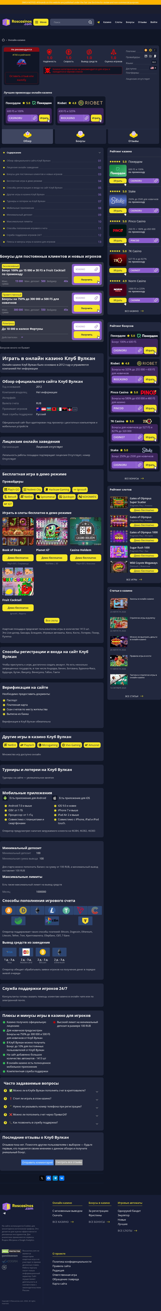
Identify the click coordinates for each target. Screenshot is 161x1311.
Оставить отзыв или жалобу (21, 78)
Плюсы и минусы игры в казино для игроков (31, 241)
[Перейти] (98, 23)
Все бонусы (132, 478)
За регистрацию (98, 1211)
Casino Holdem (80, 550)
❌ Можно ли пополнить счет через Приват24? (38, 1114)
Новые (122, 1219)
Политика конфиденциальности (72, 1261)
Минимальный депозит (19, 214)
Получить (86, 279)
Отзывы (142, 22)
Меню (43, 22)
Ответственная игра (65, 1275)
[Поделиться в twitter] (41, 1178)
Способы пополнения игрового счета (27, 228)
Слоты (118, 22)
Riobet (62, 103)
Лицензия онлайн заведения (22, 167)
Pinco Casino (137, 221)
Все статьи (131, 696)
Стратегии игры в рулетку (142, 618)
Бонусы (130, 22)
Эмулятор (124, 1215)
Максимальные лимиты (20, 221)
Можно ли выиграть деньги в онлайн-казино (143, 638)
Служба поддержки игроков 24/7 (24, 235)
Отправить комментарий (37, 1162)
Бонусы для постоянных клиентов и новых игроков (34, 174)
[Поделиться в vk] (61, 1178)
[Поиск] (90, 22)
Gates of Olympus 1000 (144, 532)
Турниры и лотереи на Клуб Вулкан (26, 201)
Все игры (131, 579)
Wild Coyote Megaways (144, 563)
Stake (132, 191)
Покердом (13, 103)
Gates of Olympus (140, 517)
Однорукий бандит (129, 1211)
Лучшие (123, 1224)
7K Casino (135, 251)
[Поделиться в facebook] (48, 1178)
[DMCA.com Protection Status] (11, 1251)
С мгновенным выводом (67, 1211)
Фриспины (95, 1215)
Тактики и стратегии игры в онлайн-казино (143, 676)
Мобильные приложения (20, 208)
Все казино (132, 311)
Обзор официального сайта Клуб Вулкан (28, 160)
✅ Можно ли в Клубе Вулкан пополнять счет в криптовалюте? (47, 1090)
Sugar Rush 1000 (140, 547)
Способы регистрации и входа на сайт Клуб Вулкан (34, 187)
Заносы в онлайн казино (142, 599)
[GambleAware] (11, 1256)
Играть (44, 117)
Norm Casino (137, 281)
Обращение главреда (66, 1279)
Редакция (58, 1270)
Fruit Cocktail (12, 599)
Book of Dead (11, 550)
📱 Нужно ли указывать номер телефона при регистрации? (45, 1106)
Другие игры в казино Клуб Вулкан (25, 194)
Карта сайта (60, 1283)
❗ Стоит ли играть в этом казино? (30, 1098)
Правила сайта (62, 1266)
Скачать (57, 1215)
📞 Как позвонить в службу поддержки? (33, 1122)
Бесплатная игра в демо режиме (24, 181)
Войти (153, 22)
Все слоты (52, 620)
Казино (107, 22)
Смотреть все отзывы (69, 1162)
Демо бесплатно (18, 558)
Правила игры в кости (140, 656)
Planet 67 (42, 550)
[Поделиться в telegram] (55, 1178)
